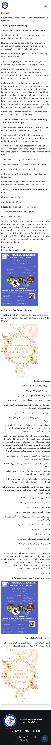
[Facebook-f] (16, 737)
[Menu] (45, 6)
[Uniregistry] (31, 737)
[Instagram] (20, 737)
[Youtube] (24, 737)
